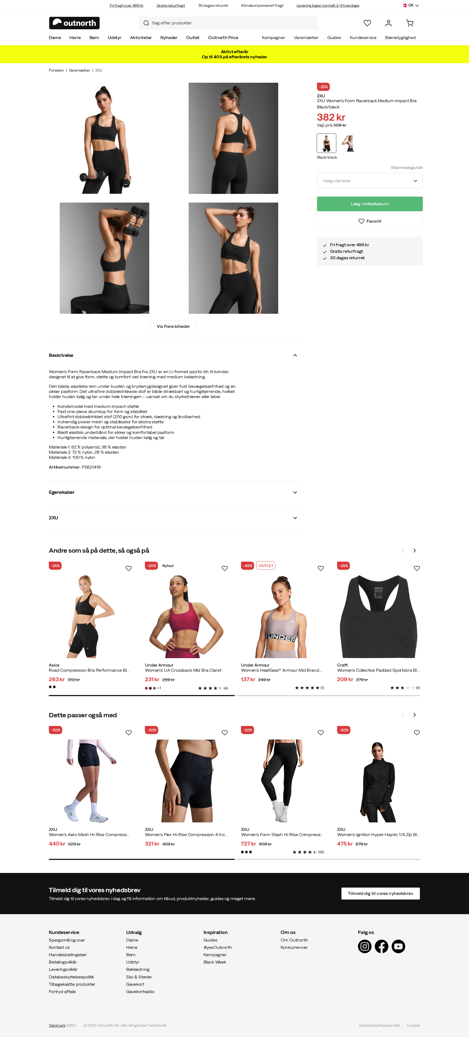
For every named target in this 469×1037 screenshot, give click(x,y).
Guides (334, 37)
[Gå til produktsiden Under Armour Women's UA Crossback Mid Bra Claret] (186, 616)
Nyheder (169, 37)
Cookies (413, 1025)
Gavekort (135, 984)
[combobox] (228, 23)
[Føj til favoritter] (128, 568)
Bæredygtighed (400, 37)
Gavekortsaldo (140, 991)
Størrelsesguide (407, 167)
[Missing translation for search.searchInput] (144, 23)
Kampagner (273, 37)
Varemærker (306, 37)
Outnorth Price (223, 37)
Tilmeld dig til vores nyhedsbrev (380, 893)
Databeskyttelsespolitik (71, 976)
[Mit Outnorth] (388, 23)
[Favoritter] (367, 23)
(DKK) (63, 1025)
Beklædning (138, 969)
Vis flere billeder (173, 326)
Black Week (215, 961)
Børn (94, 37)
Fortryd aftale (62, 991)
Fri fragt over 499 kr (127, 5)
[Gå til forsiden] (74, 23)
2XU (98, 70)
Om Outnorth (294, 939)
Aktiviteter (141, 37)
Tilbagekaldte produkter (72, 984)
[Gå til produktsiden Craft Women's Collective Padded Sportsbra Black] (378, 616)
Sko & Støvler (139, 976)
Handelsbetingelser (68, 954)
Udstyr (114, 37)
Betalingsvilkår (63, 961)
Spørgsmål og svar (67, 939)
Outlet (192, 37)
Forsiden (56, 70)
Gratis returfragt (171, 5)
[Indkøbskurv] (410, 23)
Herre (75, 37)
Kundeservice (363, 37)
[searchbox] (233, 23)
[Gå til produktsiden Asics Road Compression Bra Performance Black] (90, 616)
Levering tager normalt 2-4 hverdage (328, 5)
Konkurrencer (294, 947)
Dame (55, 37)
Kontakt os (59, 947)
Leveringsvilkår (63, 969)
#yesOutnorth (218, 947)
